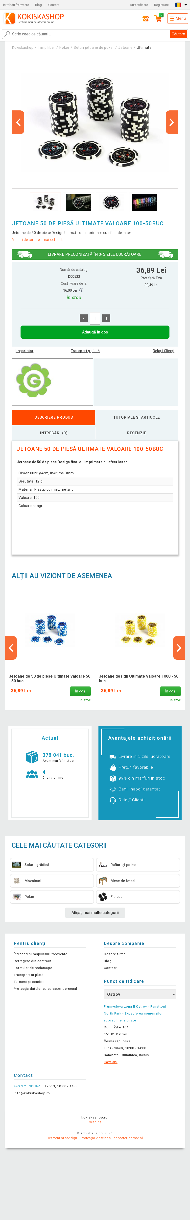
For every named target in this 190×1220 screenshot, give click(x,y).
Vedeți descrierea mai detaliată (38, 240)
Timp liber (46, 48)
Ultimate (144, 48)
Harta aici (110, 1062)
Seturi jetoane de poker (94, 48)
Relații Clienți (163, 351)
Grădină (95, 1122)
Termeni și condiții (29, 982)
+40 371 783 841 (27, 1086)
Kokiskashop (23, 48)
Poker (64, 48)
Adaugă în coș (95, 332)
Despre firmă (114, 954)
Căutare (178, 34)
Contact (53, 5)
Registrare (161, 5)
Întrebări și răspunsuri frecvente (40, 954)
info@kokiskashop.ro (32, 1093)
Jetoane (126, 48)
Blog (38, 5)
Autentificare (139, 5)
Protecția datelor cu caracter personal (45, 989)
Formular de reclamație (33, 968)
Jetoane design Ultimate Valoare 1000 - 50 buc (138, 678)
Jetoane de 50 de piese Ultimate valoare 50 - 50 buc (49, 678)
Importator (24, 351)
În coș (80, 691)
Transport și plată (85, 351)
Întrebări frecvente (16, 5)
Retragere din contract (32, 961)
